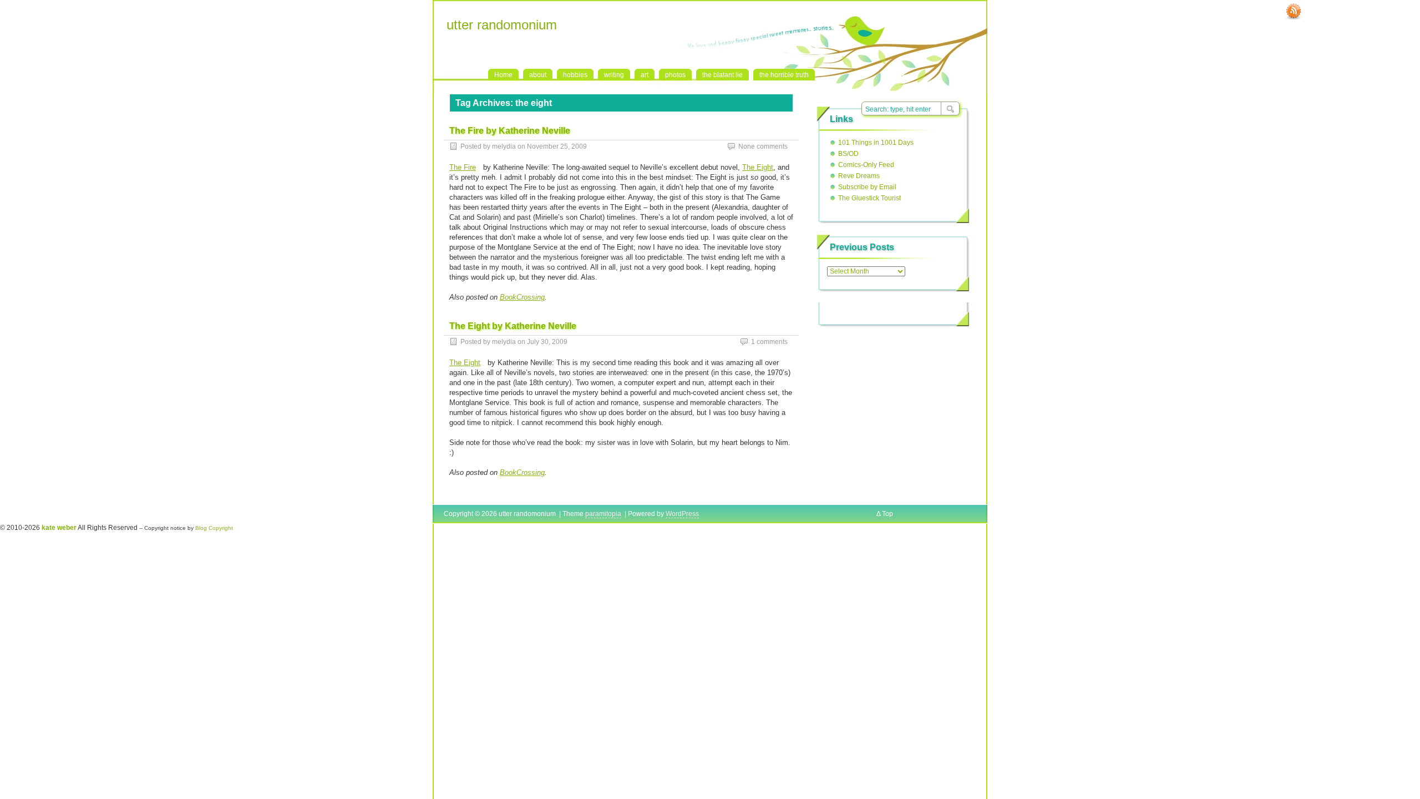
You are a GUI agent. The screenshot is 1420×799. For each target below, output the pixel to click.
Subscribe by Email (867, 187)
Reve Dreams (859, 176)
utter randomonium (502, 24)
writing (614, 75)
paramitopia (603, 514)
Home (503, 75)
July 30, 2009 (547, 342)
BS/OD (848, 154)
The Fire (462, 167)
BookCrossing (522, 297)
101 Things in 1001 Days (876, 142)
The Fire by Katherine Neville (509, 130)
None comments (763, 146)
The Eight (757, 167)
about (537, 75)
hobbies (575, 75)
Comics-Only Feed (866, 165)
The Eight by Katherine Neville (512, 326)
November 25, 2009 (557, 146)
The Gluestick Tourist (869, 198)
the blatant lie (722, 75)
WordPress (682, 514)
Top (887, 514)
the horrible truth (784, 75)
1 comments (769, 342)
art (644, 75)
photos (675, 75)
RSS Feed (1293, 12)
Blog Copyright (214, 528)
